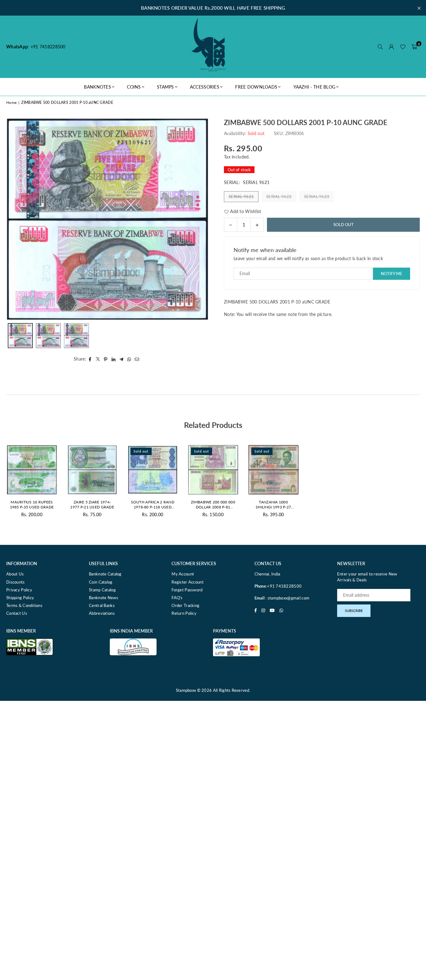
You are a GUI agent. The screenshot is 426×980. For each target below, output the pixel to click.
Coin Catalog (100, 582)
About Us (15, 573)
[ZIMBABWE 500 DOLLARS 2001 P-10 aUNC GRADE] (20, 335)
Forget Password (187, 589)
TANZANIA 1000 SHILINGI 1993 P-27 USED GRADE (273, 505)
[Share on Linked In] (113, 359)
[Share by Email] (137, 359)
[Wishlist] (402, 46)
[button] (414, 46)
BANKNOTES (97, 87)
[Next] (199, 218)
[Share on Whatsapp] (129, 359)
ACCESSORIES (204, 87)
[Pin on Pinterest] (106, 359)
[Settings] (391, 46)
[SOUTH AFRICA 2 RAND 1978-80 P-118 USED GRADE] (152, 469)
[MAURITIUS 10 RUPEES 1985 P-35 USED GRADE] (32, 469)
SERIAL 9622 (279, 196)
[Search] (380, 46)
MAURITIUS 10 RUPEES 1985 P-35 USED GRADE (32, 505)
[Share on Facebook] (90, 359)
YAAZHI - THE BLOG (314, 87)
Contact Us (16, 613)
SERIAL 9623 (316, 196)
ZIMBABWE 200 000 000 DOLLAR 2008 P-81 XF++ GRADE (213, 505)
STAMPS (165, 87)
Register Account (187, 582)
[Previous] (14, 218)
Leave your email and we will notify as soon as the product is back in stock (308, 258)
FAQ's (177, 597)
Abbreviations (102, 613)
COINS (134, 87)
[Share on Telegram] (121, 359)
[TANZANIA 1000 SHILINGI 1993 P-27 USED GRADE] (273, 469)
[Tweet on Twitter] (98, 359)
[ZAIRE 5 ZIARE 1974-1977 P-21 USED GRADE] (92, 469)
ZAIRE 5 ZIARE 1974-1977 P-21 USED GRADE (92, 505)
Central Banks (102, 605)
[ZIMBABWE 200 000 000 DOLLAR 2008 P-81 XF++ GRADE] (213, 469)
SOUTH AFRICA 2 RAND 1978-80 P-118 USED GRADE (152, 505)
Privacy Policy (19, 589)
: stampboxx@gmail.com (286, 597)
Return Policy (184, 613)
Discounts (15, 582)
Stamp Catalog (102, 589)
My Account (183, 573)
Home (11, 102)
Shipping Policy (20, 597)
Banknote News (103, 597)
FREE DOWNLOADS (256, 87)
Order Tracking (185, 605)
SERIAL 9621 (241, 196)
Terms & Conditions (24, 605)
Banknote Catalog (105, 573)
